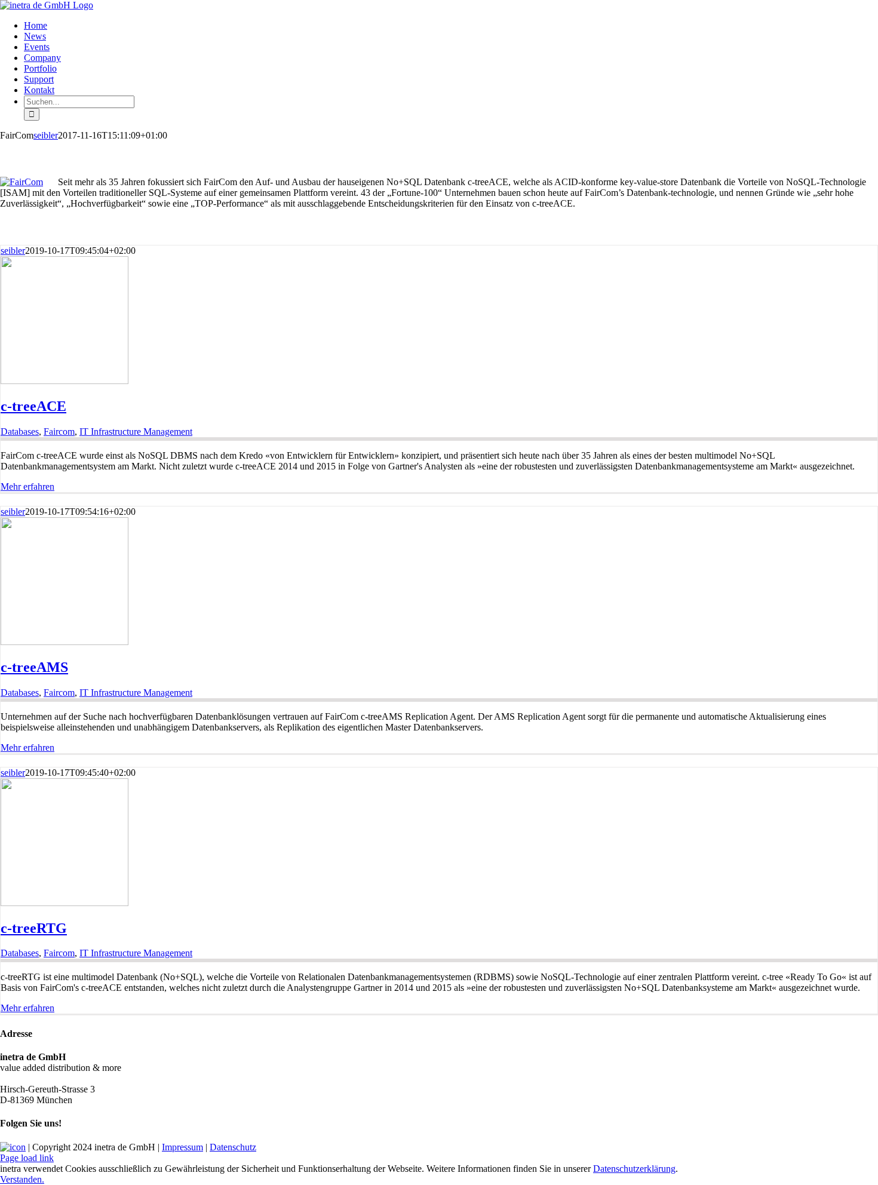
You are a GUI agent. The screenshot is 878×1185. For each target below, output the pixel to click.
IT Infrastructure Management (135, 431)
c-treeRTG (34, 928)
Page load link (27, 1158)
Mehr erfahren (27, 486)
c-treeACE (33, 406)
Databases (20, 431)
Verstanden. (22, 1179)
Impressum (182, 1147)
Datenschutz (233, 1147)
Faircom (59, 431)
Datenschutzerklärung (634, 1168)
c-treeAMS (34, 667)
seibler (45, 135)
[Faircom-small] (21, 182)
